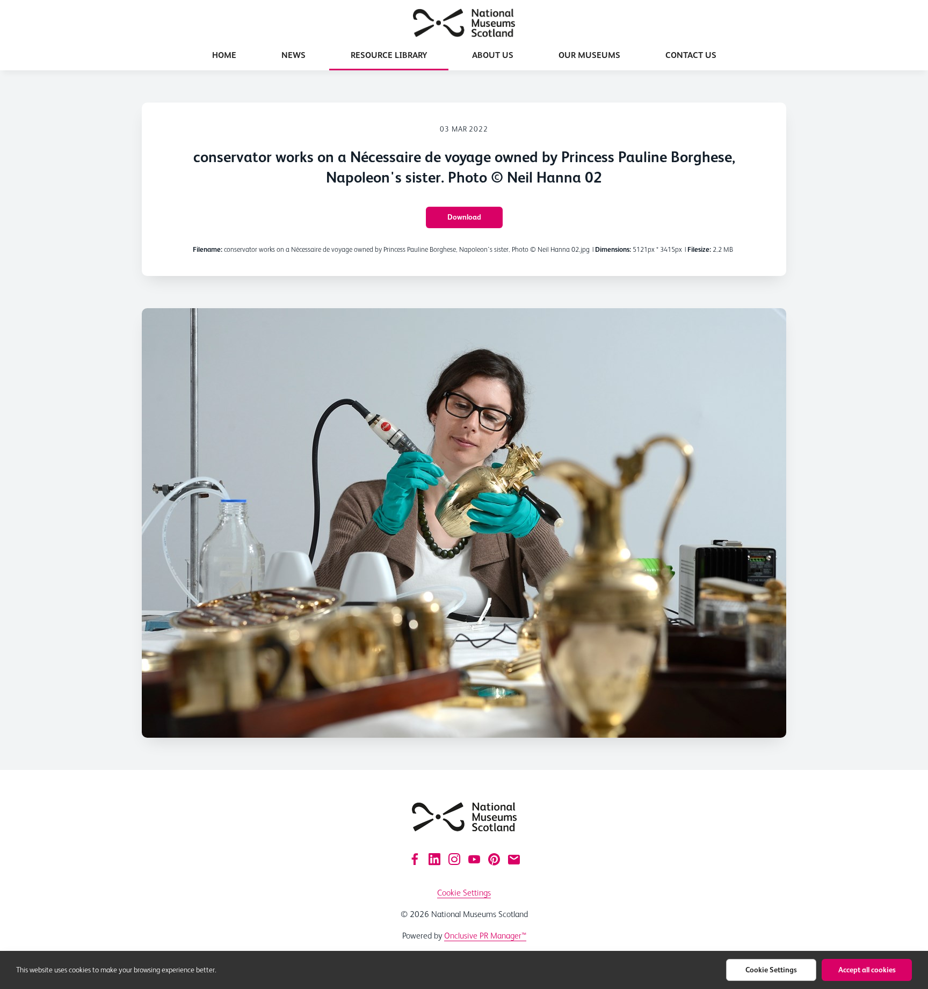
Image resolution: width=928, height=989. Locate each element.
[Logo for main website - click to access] (464, 817)
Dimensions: (613, 249)
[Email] (514, 859)
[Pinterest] (494, 859)
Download (464, 217)
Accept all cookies (867, 969)
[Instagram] (454, 859)
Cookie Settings (464, 893)
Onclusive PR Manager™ (485, 935)
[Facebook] (415, 859)
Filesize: (699, 249)
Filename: (207, 249)
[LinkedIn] (434, 859)
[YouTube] (474, 859)
